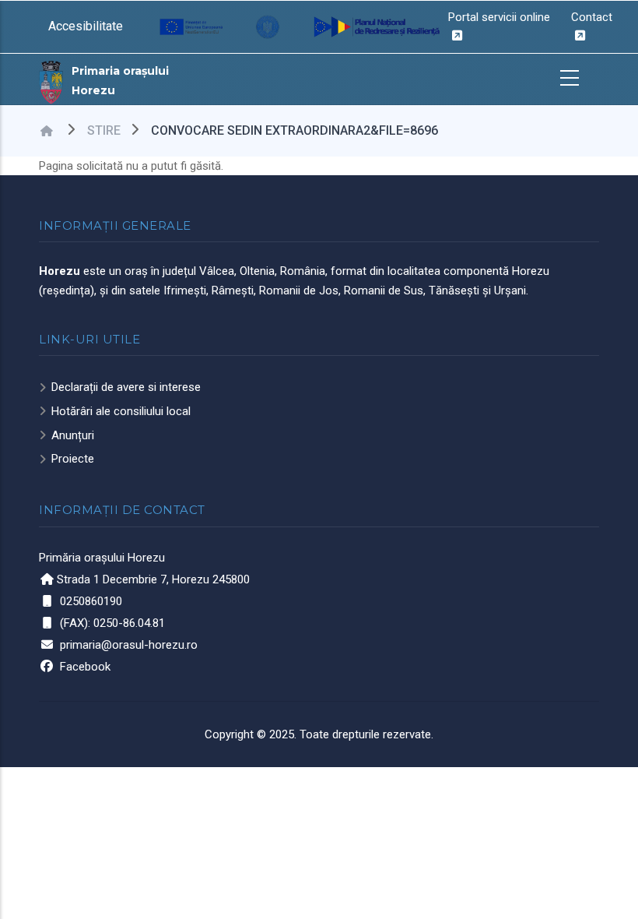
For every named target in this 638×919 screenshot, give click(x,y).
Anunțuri (72, 435)
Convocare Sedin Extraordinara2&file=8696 (294, 130)
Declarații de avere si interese (126, 387)
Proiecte (72, 459)
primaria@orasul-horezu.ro (129, 645)
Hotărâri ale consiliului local (121, 411)
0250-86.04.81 (129, 623)
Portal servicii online (499, 17)
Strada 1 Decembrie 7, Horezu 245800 (153, 579)
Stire (104, 130)
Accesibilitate (85, 26)
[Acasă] (51, 81)
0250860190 (91, 601)
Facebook (85, 667)
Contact (591, 17)
